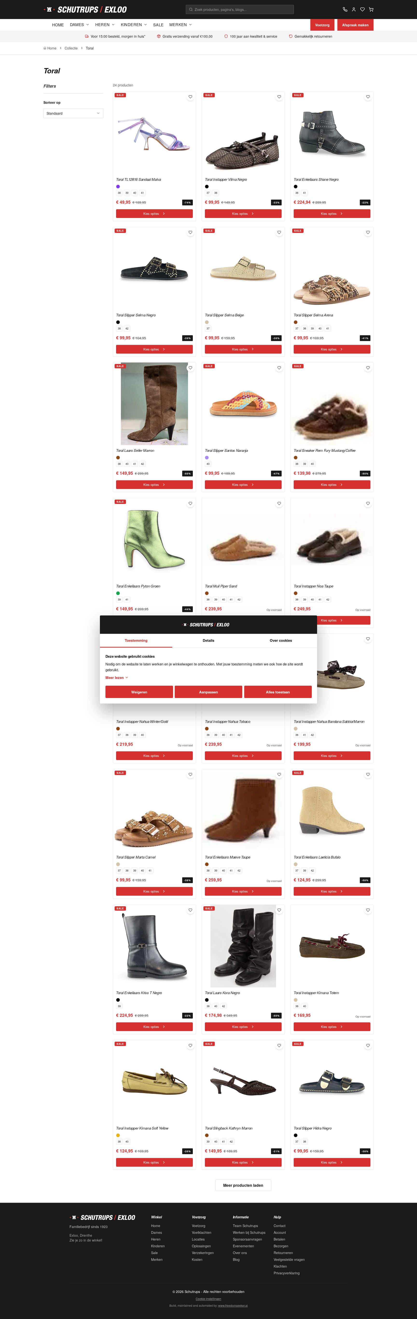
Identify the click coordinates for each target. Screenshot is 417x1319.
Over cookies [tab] (281, 640)
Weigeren (139, 692)
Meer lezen (114, 677)
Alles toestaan (278, 692)
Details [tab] (208, 640)
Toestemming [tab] (136, 640)
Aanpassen (208, 692)
